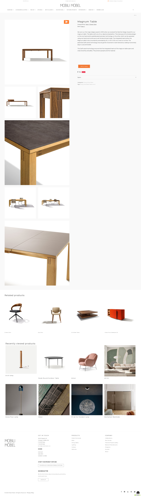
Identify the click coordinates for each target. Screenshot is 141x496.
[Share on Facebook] (77, 72)
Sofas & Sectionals (76, 438)
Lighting (74, 445)
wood (93, 84)
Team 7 (83, 26)
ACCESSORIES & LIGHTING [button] (21, 9)
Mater (40, 417)
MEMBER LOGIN (100, 9)
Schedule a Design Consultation (116, 1)
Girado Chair (8, 332)
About (106, 451)
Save (84, 72)
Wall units (74, 449)
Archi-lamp (9, 375)
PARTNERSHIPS (82, 9)
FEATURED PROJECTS (72, 9)
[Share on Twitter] (80, 72)
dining (81, 84)
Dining (84, 82)
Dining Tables (90, 82)
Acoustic (107, 449)
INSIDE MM (91, 9)
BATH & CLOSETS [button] (49, 9)
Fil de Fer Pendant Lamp (80, 417)
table (91, 84)
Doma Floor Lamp (12, 417)
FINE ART (32, 9)
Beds (73, 440)
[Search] (133, 9)
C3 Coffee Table (75, 332)
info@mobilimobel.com (70, 1)
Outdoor (74, 447)
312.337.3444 (26, 1)
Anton (73, 378)
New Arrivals (108, 440)
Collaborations (108, 438)
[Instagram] (124, 492)
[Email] (134, 492)
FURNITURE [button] (9, 9)
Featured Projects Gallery (111, 442)
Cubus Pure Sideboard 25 (111, 332)
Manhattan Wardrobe (112, 417)
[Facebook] (121, 492)
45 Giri (106, 378)
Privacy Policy (30, 492)
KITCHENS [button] (40, 9)
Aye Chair (40, 332)
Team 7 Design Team (91, 24)
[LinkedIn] (128, 492)
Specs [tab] (79, 77)
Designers (107, 447)
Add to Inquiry (84, 66)
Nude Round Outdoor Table (48, 378)
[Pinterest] (131, 492)
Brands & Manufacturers (111, 445)
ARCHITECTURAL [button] (60, 9)
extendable (86, 84)
